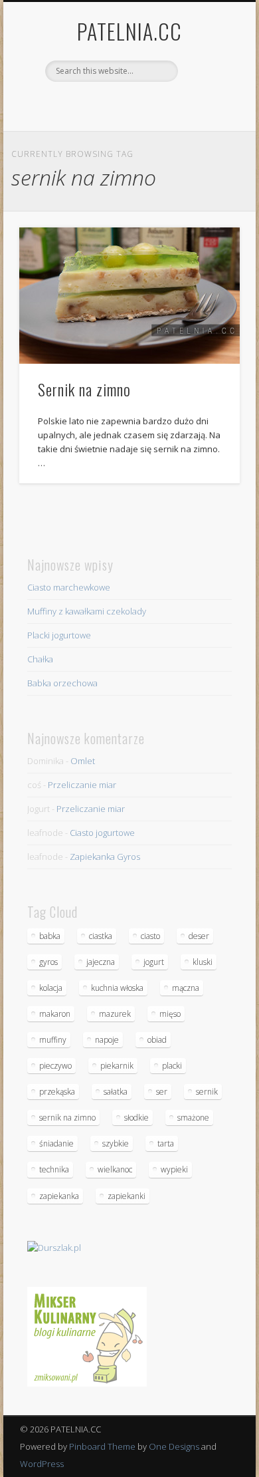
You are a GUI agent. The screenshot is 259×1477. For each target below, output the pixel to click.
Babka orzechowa (62, 683)
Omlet (82, 761)
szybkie (115, 1143)
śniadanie (56, 1143)
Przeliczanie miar (82, 785)
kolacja (50, 988)
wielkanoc (115, 1169)
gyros (48, 962)
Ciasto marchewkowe (68, 587)
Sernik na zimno (84, 389)
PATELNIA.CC (129, 31)
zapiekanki (126, 1196)
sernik (207, 1091)
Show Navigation (207, 119)
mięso (170, 1013)
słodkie (136, 1117)
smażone (193, 1117)
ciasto (150, 936)
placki (172, 1065)
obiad (157, 1039)
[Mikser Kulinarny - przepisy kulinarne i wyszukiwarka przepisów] (87, 1383)
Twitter (141, 104)
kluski (203, 962)
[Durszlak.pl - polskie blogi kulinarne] (54, 1248)
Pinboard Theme (102, 1446)
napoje (107, 1039)
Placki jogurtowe (59, 635)
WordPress (42, 1464)
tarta (165, 1143)
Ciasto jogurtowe (102, 833)
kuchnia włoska (117, 988)
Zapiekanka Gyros (105, 857)
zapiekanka (59, 1196)
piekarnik (116, 1065)
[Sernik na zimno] (129, 295)
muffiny (52, 1039)
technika (54, 1169)
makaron (54, 1013)
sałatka (116, 1091)
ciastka (100, 936)
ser (161, 1091)
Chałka (40, 659)
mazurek (115, 1013)
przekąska (57, 1091)
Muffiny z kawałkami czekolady (86, 611)
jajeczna (100, 962)
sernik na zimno (67, 1117)
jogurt (153, 962)
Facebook (114, 104)
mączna (185, 988)
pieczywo (55, 1065)
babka (49, 936)
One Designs (174, 1446)
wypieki (174, 1169)
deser (199, 936)
